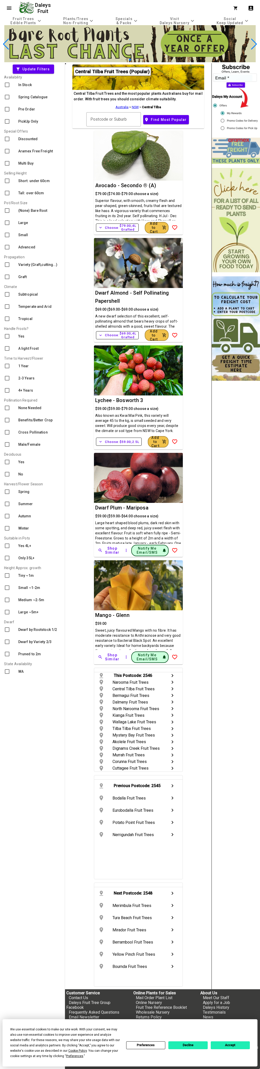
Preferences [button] (74, 1056)
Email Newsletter (84, 1017)
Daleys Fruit (43, 8)
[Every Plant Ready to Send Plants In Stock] (236, 220)
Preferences (146, 1045)
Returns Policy (149, 1017)
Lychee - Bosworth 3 (119, 400)
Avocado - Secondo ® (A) (125, 185)
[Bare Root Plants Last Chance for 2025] (130, 60)
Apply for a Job (216, 1002)
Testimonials (214, 1012)
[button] (125, 59)
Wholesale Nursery (153, 1012)
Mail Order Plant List (154, 997)
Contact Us (78, 997)
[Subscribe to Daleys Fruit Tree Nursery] (236, 98)
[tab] (26, 20)
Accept (230, 1045)
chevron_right (172, 676)
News (208, 1017)
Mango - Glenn (112, 615)
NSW (135, 107)
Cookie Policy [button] (77, 1050)
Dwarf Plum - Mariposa (122, 508)
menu (9, 8)
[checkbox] (32, 85)
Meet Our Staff (216, 997)
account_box (251, 8)
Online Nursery (149, 1002)
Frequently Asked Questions (94, 1012)
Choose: (117, 227)
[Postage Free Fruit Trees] (236, 151)
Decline (188, 1045)
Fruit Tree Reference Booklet (161, 1007)
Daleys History (216, 1007)
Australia (122, 107)
